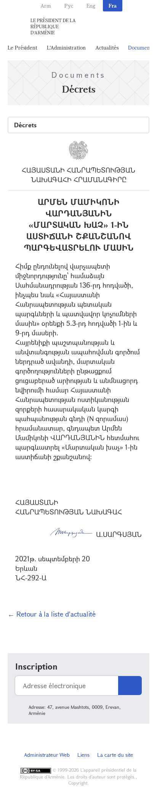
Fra (113, 5)
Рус (68, 5)
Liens (83, 754)
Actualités (107, 47)
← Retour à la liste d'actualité (52, 613)
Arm (45, 5)
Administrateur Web (47, 754)
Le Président (22, 47)
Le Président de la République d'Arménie (53, 26)
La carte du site (115, 754)
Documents (141, 47)
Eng (91, 5)
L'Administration (66, 47)
